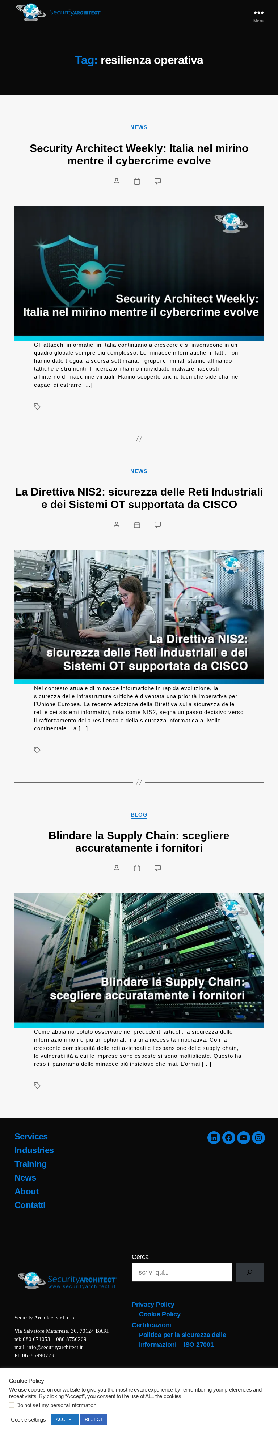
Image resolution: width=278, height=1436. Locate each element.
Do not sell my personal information (56, 1405)
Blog (139, 815)
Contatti (30, 1205)
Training (30, 1164)
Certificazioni (151, 1325)
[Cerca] (250, 1272)
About (26, 1191)
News (138, 127)
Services (31, 1136)
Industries (34, 1150)
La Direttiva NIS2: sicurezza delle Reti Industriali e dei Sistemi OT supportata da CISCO (139, 498)
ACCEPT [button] (65, 1419)
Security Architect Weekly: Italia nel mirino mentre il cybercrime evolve (139, 154)
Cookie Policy (160, 1314)
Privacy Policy (153, 1304)
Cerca (140, 1256)
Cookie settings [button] (28, 1420)
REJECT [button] (93, 1419)
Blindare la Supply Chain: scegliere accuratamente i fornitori (139, 842)
